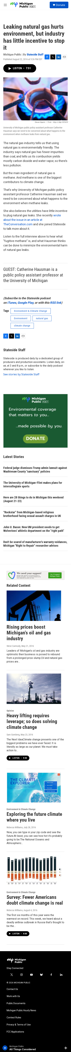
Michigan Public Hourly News (21, 1010)
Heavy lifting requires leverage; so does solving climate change (32, 721)
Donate (60, 4)
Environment (20, 318)
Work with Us (13, 996)
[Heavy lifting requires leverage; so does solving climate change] (34, 689)
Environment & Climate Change (30, 311)
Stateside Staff (35, 54)
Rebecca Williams (15, 827)
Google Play (25, 302)
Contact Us (12, 989)
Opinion (10, 710)
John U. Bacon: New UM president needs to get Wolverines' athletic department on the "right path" (33, 528)
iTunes (11, 302)
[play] (5, 1048)
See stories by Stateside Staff (21, 374)
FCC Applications (15, 1032)
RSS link (55, 302)
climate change (22, 325)
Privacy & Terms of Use (19, 1024)
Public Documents (16, 1003)
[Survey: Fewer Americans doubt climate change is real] (34, 870)
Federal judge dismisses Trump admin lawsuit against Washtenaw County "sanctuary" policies (35, 469)
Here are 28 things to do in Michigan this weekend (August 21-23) (33, 499)
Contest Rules (14, 1017)
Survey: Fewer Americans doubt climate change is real (35, 900)
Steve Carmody (13, 646)
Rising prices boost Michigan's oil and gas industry (29, 632)
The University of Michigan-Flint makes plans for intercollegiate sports (32, 484)
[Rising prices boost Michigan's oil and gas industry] (34, 606)
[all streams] (66, 1048)
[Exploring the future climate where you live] (34, 787)
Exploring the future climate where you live (34, 817)
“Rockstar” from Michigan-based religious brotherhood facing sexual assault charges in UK (32, 514)
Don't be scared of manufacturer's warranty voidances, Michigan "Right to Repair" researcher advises (35, 543)
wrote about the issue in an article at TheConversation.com (32, 220)
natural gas (42, 318)
